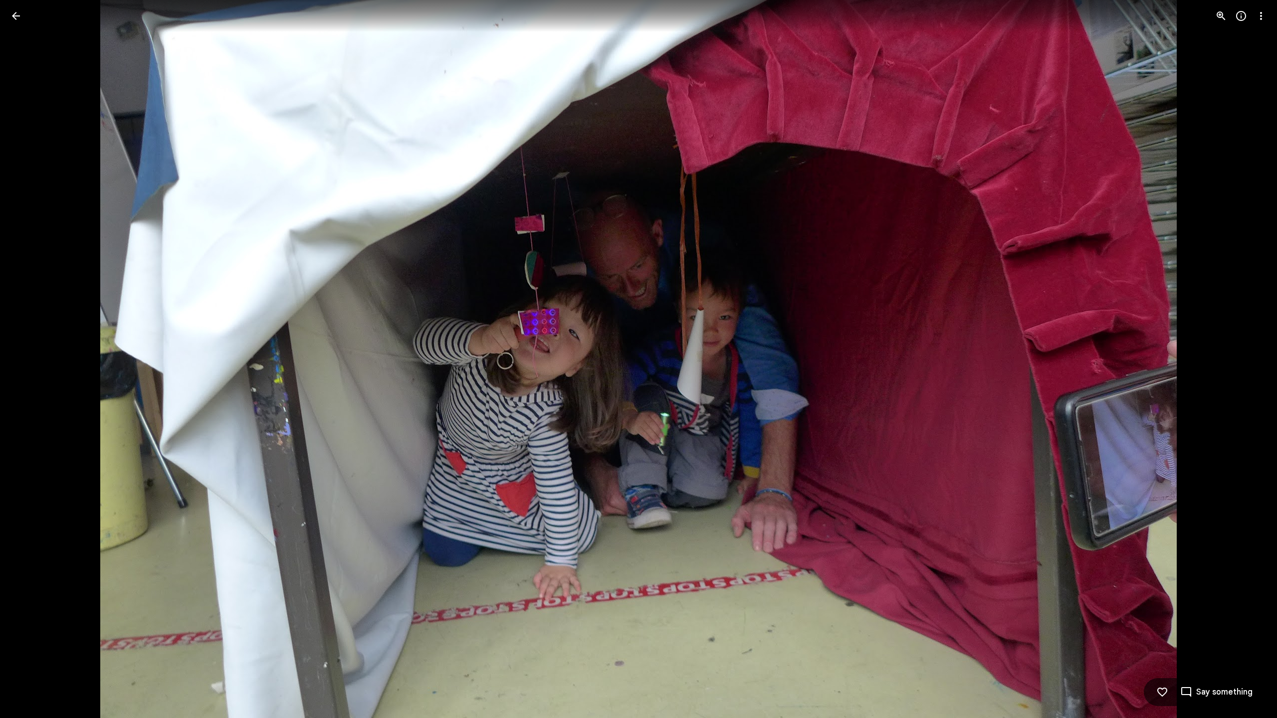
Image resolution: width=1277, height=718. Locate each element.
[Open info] (1241, 16)
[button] (28, 359)
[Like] (1162, 692)
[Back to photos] (16, 16)
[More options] (1261, 16)
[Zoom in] (1221, 16)
